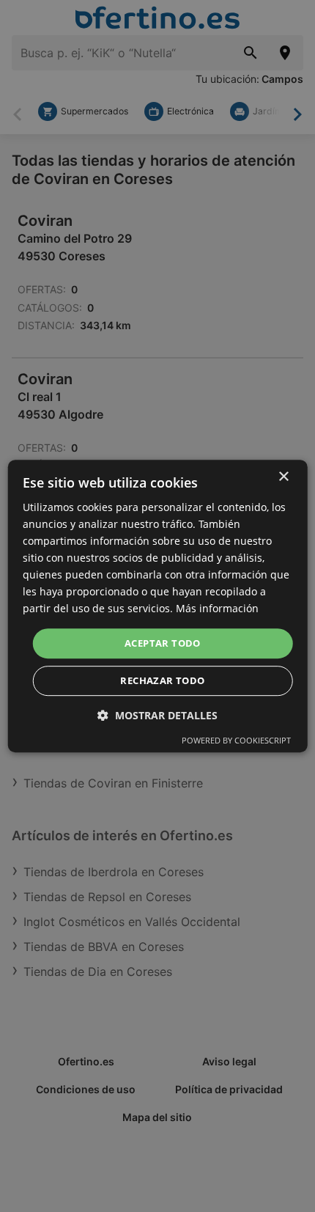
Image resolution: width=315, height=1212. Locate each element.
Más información (217, 609)
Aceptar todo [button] (163, 643)
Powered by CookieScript (236, 740)
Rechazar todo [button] (162, 680)
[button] (157, 715)
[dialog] (158, 606)
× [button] (283, 476)
